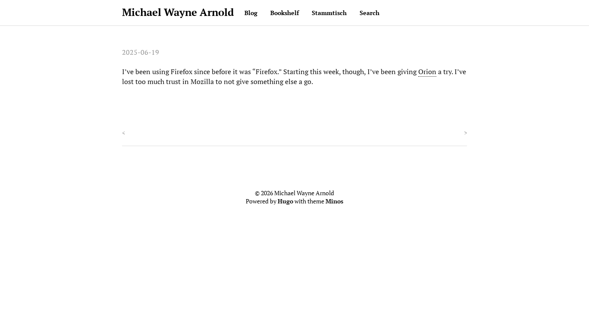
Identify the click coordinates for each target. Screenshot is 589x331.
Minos (334, 201)
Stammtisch (329, 13)
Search (369, 13)
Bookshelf (284, 13)
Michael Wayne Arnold (178, 12)
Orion (427, 71)
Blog (250, 13)
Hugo (285, 201)
